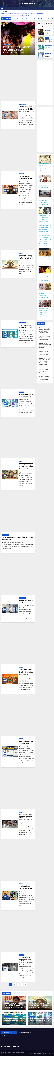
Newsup (21, 1052)
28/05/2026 (6, 542)
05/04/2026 (23, 674)
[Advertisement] (18, 71)
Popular (49, 23)
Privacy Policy (33, 1053)
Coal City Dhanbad (20, 44)
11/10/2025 (23, 962)
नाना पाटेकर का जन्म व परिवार (5, 15)
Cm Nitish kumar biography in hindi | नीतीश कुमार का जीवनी (25, 960)
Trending (45, 26)
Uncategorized (49, 45)
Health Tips (48, 53)
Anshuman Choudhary (31, 52)
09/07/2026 (23, 399)
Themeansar (3, 1053)
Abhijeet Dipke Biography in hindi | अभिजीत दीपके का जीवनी (25, 178)
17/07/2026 (23, 260)
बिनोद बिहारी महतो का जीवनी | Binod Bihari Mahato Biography (44, 217)
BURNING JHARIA (27, 3)
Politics (21, 667)
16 (21, 984)
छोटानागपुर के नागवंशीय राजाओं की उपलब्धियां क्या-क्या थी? (45, 371)
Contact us (45, 1053)
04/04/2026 (23, 746)
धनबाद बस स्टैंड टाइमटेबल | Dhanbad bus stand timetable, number (44, 200)
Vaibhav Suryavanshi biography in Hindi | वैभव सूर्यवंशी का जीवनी (26, 109)
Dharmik (21, 253)
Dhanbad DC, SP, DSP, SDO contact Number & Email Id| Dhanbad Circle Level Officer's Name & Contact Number (45, 239)
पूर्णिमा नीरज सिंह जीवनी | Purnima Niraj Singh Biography (43, 276)
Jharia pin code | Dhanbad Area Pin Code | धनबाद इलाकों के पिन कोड (30, 50)
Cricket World (22, 104)
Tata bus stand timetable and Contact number (10, 13)
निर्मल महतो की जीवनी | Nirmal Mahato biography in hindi (43, 353)
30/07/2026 (23, 181)
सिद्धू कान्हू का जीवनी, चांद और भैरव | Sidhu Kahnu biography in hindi (44, 293)
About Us (51, 1053)
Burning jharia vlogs (26, 1032)
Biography (48, 30)
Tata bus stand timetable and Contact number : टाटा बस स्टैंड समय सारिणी (45, 227)
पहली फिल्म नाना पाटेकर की (24, 15)
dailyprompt (24, 13)
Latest (41, 23)
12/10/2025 (23, 891)
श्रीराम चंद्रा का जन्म (40, 13)
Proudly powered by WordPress (8, 1052)
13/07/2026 (23, 330)
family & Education (32, 13)
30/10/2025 (23, 819)
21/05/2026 (23, 605)
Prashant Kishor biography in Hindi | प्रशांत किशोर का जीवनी (25, 888)
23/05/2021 (20, 52)
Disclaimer (39, 1053)
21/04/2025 (23, 111)
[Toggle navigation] (28, 8)
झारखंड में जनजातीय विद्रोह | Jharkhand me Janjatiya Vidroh (44, 259)
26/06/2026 (23, 468)
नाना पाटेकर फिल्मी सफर (15, 15)
